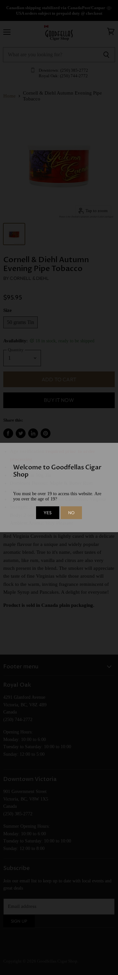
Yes (47, 512)
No (71, 512)
